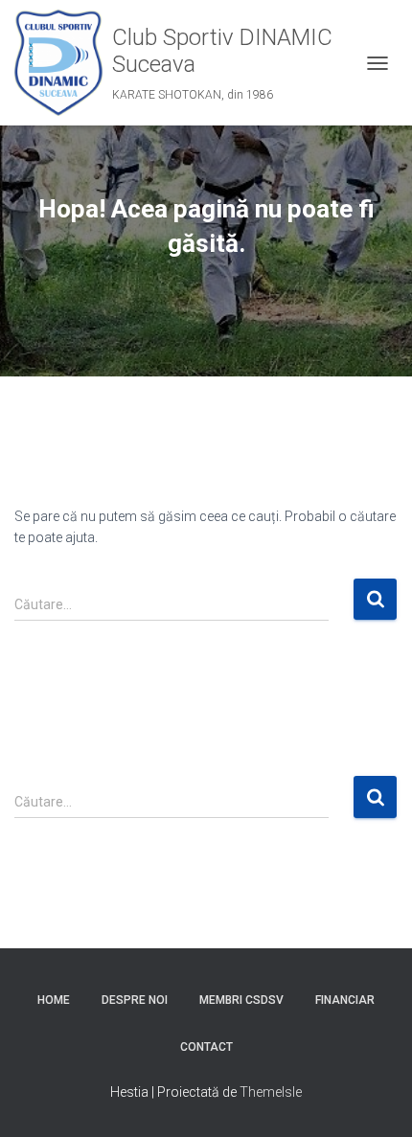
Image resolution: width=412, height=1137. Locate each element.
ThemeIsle (271, 1092)
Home (53, 1000)
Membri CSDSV (241, 1000)
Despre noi (135, 1000)
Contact (206, 1047)
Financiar (345, 1000)
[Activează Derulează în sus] (374, 1099)
